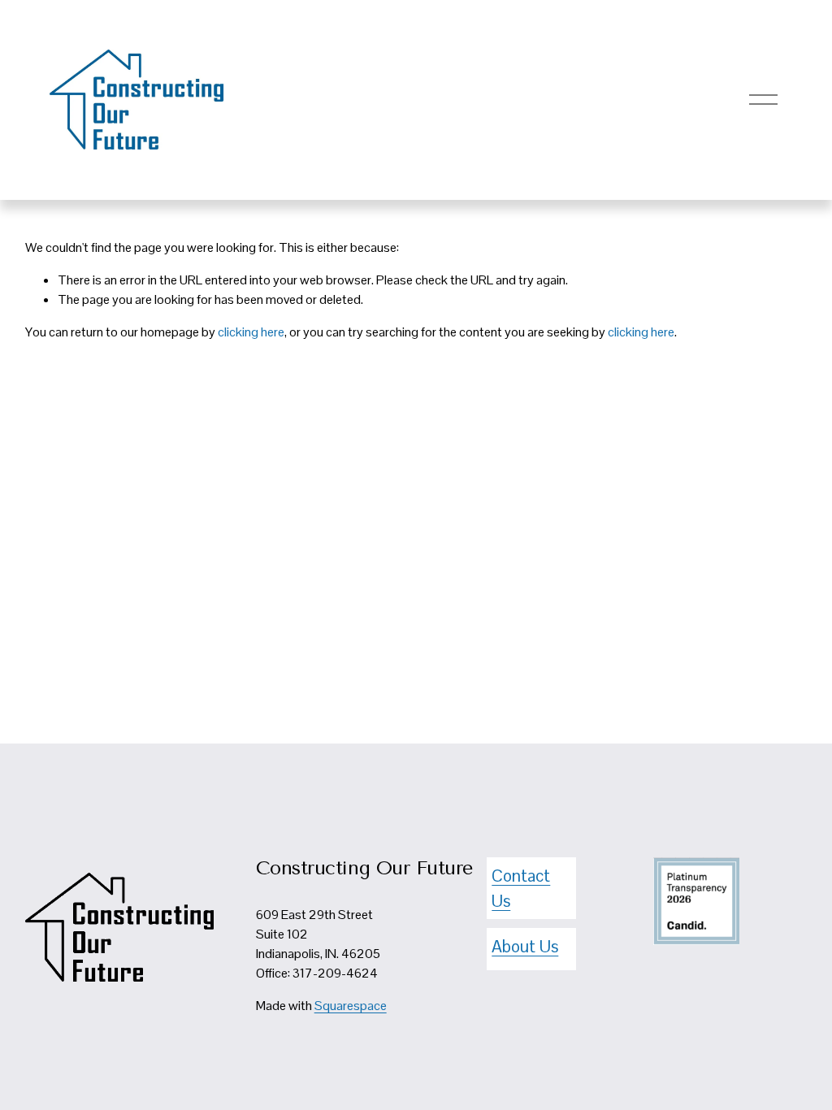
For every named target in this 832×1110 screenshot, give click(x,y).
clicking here (251, 331)
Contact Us (521, 888)
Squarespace (350, 1005)
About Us (525, 946)
